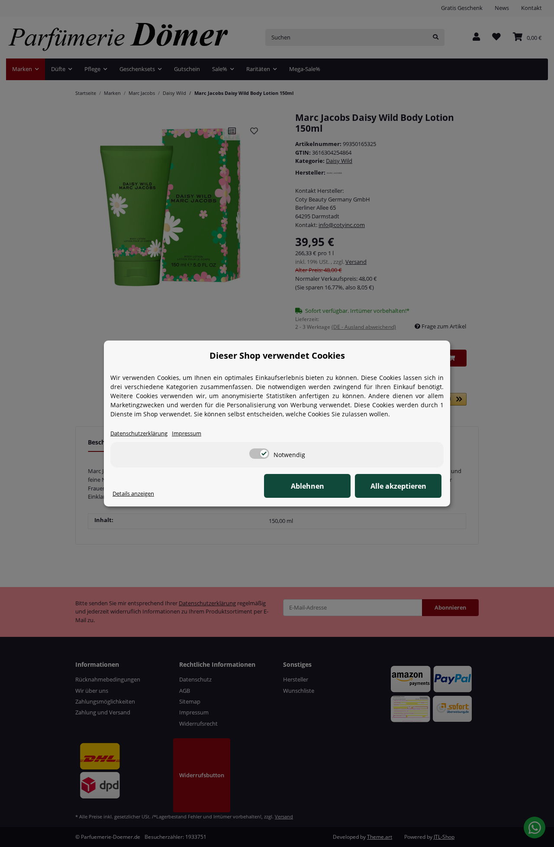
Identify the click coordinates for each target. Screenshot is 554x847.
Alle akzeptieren (398, 486)
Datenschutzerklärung (138, 433)
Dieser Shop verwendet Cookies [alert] (277, 355)
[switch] (259, 453)
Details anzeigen (133, 493)
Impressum (186, 433)
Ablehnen (307, 486)
